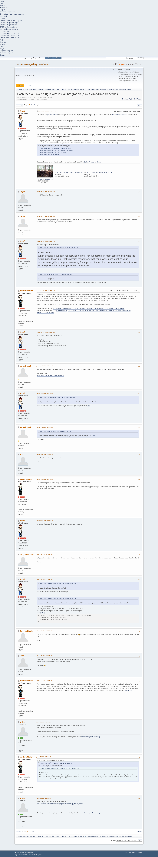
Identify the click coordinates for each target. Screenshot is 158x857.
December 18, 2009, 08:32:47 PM (46, 191)
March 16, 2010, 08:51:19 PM (44, 631)
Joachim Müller (26, 290)
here (88, 406)
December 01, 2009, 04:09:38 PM (47, 111)
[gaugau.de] (18, 318)
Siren (22, 656)
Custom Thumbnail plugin (92, 162)
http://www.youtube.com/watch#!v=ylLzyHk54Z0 (56, 150)
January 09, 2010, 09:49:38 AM (45, 520)
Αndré (22, 111)
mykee (22, 722)
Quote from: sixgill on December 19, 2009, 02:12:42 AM (56, 274)
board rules (128, 690)
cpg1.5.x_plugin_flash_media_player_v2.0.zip (69, 172)
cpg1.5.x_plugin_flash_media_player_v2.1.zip (99, 172)
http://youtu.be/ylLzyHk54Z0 (49, 154)
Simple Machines (29, 852)
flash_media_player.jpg (46, 179)
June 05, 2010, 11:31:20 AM (44, 722)
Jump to (113, 840)
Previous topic (127, 99)
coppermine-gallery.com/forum (33, 64)
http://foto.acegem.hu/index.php (90, 737)
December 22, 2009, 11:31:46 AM (46, 291)
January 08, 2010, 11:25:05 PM (45, 454)
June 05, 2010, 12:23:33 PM (44, 798)
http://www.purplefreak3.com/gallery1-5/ (50, 375)
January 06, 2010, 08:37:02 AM (45, 393)
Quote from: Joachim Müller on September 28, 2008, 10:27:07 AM (59, 247)
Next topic (137, 99)
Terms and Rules (132, 852)
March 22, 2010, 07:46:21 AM (44, 680)
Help (125, 852)
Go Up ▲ (140, 852)
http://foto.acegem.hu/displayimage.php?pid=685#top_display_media (60, 804)
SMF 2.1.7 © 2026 (19, 852)
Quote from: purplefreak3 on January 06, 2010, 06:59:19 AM (57, 397)
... (37, 105)
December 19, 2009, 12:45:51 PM (46, 241)
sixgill (22, 191)
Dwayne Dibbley (27, 554)
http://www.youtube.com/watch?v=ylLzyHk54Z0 (54, 148)
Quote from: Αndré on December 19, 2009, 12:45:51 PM (56, 763)
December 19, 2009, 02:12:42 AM (46, 216)
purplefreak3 (25, 366)
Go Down (20, 105)
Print (139, 105)
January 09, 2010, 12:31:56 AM (45, 479)
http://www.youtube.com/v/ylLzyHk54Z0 (53, 152)
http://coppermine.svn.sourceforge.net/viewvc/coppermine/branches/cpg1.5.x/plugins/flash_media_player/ (88, 308)
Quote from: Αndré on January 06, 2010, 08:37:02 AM (55, 431)
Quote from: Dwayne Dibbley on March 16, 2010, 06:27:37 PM (58, 583)
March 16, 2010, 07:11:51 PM (44, 579)
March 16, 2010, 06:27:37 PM (44, 554)
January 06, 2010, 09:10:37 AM (45, 427)
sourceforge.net (61, 310)
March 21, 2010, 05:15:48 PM (44, 656)
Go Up (18, 832)
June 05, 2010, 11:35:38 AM (44, 757)
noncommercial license (119, 115)
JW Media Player (52, 115)
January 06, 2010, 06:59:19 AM (45, 366)
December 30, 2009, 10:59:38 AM (46, 332)
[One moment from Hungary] (18, 748)
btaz (21, 454)
